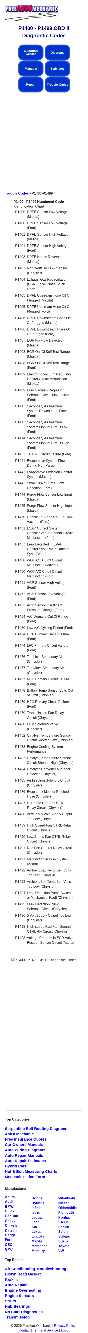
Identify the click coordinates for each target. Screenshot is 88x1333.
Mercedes (39, 1246)
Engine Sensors (19, 1296)
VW (61, 1251)
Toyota (63, 1246)
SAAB (63, 1222)
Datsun (11, 1230)
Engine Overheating (23, 1290)
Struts (10, 1301)
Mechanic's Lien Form (25, 1177)
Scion (63, 1231)
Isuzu (36, 1212)
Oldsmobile (67, 1208)
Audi (9, 1201)
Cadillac (11, 1216)
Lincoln (38, 1236)
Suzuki (63, 1241)
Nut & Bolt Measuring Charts (31, 1171)
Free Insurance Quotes (26, 1139)
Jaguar (37, 1217)
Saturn (63, 1227)
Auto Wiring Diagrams (25, 1150)
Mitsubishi (66, 1198)
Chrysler (12, 1225)
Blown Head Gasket (23, 1274)
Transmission (17, 1317)
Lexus (37, 1231)
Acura (10, 1197)
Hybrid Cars (16, 1166)
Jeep (36, 1222)
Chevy (10, 1221)
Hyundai (38, 1203)
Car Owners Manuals (24, 1145)
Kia (34, 1227)
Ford (9, 1240)
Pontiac (64, 1217)
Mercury (38, 1251)
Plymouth (66, 1212)
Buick (9, 1211)
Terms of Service (45, 1330)
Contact (24, 1330)
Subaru (64, 1236)
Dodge (10, 1235)
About (64, 1330)
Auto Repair (16, 1285)
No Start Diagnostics (24, 1312)
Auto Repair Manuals (24, 1155)
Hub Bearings (17, 1306)
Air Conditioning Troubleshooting (35, 1269)
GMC (9, 1249)
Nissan (64, 1203)
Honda (37, 1198)
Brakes (11, 1280)
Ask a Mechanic (19, 1134)
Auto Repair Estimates (25, 1161)
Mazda (37, 1241)
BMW (9, 1206)
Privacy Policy (65, 1325)
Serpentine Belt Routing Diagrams (36, 1129)
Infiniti (36, 1208)
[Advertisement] (44, 140)
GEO (8, 1244)
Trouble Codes (17, 193)
